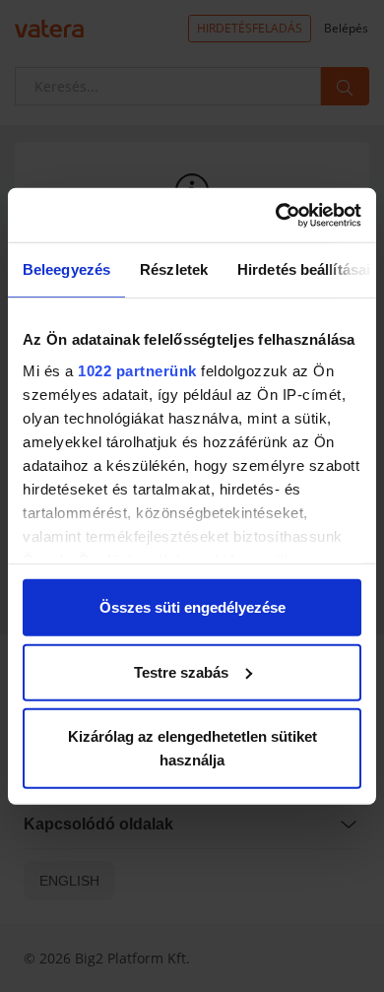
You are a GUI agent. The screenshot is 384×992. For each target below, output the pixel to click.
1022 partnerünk (137, 370)
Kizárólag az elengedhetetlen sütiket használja (192, 748)
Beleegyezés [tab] (66, 269)
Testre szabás (181, 671)
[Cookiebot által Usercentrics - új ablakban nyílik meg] (276, 215)
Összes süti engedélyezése (192, 607)
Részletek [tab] (174, 269)
